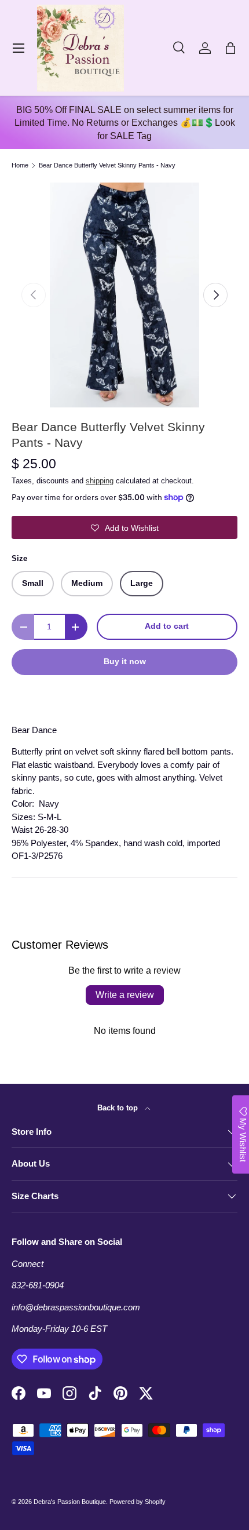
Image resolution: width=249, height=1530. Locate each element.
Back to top (118, 1107)
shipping (99, 480)
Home (20, 165)
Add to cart (167, 626)
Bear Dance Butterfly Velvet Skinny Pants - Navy (107, 165)
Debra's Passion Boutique (70, 1501)
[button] (230, 48)
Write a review (125, 995)
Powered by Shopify (137, 1501)
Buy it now (125, 661)
